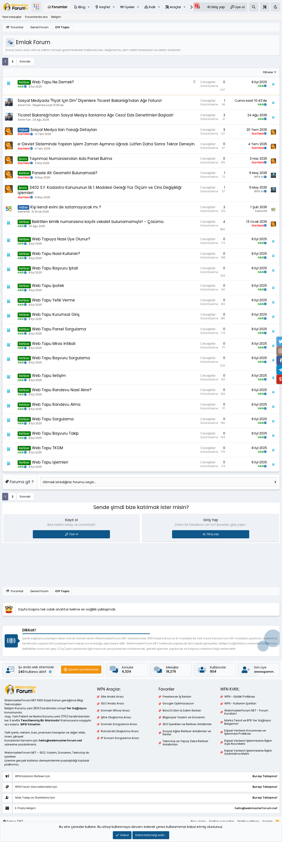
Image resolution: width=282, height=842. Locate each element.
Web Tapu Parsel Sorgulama (59, 329)
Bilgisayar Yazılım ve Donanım (184, 717)
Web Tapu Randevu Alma (56, 404)
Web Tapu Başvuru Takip (55, 433)
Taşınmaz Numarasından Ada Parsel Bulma (70, 158)
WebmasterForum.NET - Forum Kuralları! (246, 712)
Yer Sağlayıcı (77, 708)
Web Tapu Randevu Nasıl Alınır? (61, 390)
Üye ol (73, 534)
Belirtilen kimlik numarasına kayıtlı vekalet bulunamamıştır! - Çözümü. (98, 221)
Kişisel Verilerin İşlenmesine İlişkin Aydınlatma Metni (248, 752)
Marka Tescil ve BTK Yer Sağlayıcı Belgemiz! (247, 722)
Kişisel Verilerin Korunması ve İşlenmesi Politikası (245, 732)
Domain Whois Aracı (115, 711)
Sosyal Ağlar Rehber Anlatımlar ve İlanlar (187, 732)
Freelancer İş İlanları (177, 697)
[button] (89, 6)
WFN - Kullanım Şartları (240, 703)
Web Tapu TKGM (47, 448)
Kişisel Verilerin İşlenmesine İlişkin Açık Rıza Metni (248, 742)
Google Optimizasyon (178, 703)
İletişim (56, 17)
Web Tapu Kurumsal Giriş (56, 314)
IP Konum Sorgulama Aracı (120, 738)
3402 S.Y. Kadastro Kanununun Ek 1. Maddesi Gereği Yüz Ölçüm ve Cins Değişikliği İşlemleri (99, 190)
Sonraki (25, 61)
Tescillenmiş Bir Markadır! (40, 720)
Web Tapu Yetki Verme (53, 300)
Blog (81, 7)
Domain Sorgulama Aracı (119, 724)
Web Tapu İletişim (49, 375)
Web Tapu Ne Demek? (53, 82)
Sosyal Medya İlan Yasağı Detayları (63, 129)
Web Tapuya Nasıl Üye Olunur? (61, 239)
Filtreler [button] (268, 72)
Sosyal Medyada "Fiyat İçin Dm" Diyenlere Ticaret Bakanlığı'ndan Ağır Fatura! (90, 100)
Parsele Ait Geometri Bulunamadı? (64, 173)
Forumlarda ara (36, 17)
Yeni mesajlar (12, 17)
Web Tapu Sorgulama (53, 419)
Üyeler (129, 7)
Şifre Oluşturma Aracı (116, 717)
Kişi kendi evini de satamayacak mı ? (65, 207)
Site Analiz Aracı (112, 697)
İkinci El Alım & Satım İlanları (182, 711)
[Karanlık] (275, 6)
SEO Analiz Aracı (112, 703)
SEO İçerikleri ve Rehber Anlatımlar (187, 724)
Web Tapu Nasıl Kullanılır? (56, 253)
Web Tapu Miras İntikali (53, 343)
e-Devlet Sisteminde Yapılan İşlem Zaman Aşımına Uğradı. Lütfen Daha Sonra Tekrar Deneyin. (106, 144)
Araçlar (175, 7)
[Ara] (253, 6)
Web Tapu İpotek (48, 285)
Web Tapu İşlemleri (50, 462)
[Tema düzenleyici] (264, 6)
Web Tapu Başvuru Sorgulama (61, 358)
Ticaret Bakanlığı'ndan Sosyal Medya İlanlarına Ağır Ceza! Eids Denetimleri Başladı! (95, 115)
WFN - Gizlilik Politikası (239, 697)
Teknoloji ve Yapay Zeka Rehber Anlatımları (185, 742)
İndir (152, 7)
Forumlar (59, 7)
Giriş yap (213, 534)
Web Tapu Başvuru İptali (55, 268)
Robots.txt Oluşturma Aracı (120, 731)
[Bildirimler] (199, 6)
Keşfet (104, 7)
